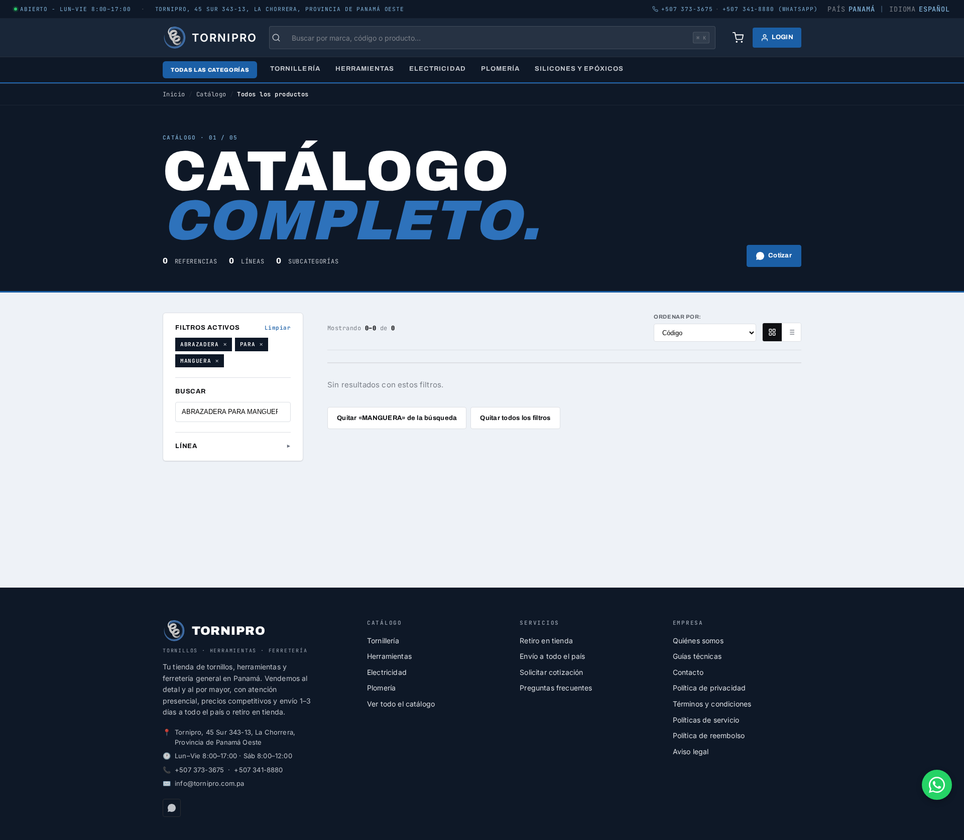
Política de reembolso (709, 735)
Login (782, 37)
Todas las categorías (210, 70)
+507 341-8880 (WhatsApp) (769, 9)
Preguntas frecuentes (556, 687)
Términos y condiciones (712, 703)
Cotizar (780, 255)
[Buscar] (281, 38)
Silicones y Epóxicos (579, 68)
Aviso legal (691, 751)
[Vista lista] (791, 332)
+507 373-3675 (199, 770)
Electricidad (437, 68)
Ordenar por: (677, 317)
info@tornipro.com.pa (209, 783)
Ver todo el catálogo (401, 703)
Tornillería (295, 68)
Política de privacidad (709, 687)
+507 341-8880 (258, 770)
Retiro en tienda (546, 640)
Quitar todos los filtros (515, 418)
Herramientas (364, 68)
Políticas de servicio (706, 720)
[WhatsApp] (172, 808)
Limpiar (278, 327)
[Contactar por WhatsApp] (937, 785)
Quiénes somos (698, 640)
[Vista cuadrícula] (772, 332)
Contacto (688, 672)
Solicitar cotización (551, 672)
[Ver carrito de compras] (738, 37)
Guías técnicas (697, 656)
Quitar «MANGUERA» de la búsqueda (397, 418)
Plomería (500, 68)
